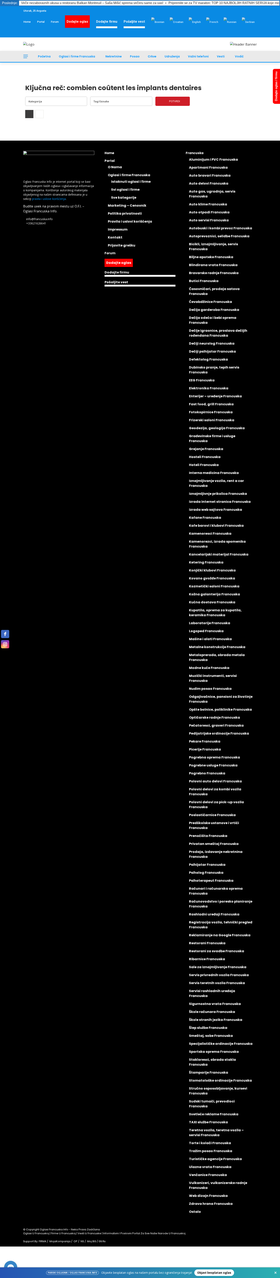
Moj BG (91, 1241)
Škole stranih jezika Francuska (215, 1019)
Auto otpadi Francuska (209, 212)
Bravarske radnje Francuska (214, 273)
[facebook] (5, 634)
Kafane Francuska (205, 517)
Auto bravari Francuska (210, 175)
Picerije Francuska (205, 749)
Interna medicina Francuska (214, 472)
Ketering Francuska (206, 562)
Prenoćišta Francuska (208, 835)
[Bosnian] (157, 21)
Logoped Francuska (206, 631)
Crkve (152, 56)
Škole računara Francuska (212, 1011)
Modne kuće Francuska (209, 667)
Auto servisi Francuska (209, 220)
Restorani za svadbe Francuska (216, 951)
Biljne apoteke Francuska (211, 257)
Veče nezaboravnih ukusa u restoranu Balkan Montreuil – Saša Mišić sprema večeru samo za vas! (92, 3)
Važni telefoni (198, 56)
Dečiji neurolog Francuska (211, 343)
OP (75, 1241)
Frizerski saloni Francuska (211, 420)
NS (82, 1241)
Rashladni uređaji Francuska (214, 914)
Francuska (195, 153)
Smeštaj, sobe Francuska (211, 1035)
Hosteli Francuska (205, 457)
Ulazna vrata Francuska (210, 1167)
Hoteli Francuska (204, 465)
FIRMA (42, 1241)
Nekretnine (113, 56)
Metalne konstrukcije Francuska (217, 647)
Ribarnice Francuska (207, 959)
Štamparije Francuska (208, 1072)
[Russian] (230, 21)
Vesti (221, 56)
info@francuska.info (39, 219)
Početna (44, 56)
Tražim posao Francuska (210, 1151)
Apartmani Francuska (208, 167)
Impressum (117, 229)
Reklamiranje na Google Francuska (219, 935)
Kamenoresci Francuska (210, 533)
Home (27, 21)
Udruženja (172, 56)
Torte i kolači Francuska (210, 1143)
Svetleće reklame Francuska (213, 1114)
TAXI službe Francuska (208, 1122)
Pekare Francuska (204, 741)
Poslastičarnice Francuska (212, 815)
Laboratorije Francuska (209, 623)
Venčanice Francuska (208, 1175)
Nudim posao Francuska (210, 688)
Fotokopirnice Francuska (211, 412)
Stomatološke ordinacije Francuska (220, 1080)
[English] (195, 21)
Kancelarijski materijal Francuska (218, 554)
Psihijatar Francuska (207, 864)
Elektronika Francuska (208, 388)
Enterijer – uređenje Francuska (215, 396)
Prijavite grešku (121, 245)
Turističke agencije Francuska (215, 1159)
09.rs (102, 1241)
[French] (212, 21)
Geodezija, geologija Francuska (217, 428)
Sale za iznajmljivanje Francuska (217, 967)
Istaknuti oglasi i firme (131, 181)
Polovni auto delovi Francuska (215, 781)
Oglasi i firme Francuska (77, 56)
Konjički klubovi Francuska (212, 570)
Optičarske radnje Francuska (214, 717)
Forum (55, 21)
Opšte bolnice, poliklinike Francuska (220, 709)
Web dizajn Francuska (208, 1195)
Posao (135, 56)
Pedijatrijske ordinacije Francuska (219, 733)
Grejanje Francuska (206, 449)
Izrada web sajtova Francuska (215, 509)
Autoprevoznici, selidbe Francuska (219, 236)
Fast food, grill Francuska (211, 404)
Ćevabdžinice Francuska (210, 301)
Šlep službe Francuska (208, 1027)
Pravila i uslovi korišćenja (130, 221)
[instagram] (5, 644)
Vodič (239, 56)
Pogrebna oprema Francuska (214, 757)
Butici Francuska (204, 281)
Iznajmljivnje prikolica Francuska (218, 493)
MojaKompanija (60, 1241)
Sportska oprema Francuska (214, 1051)
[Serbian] (248, 21)
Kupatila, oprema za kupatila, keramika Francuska (215, 612)
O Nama (115, 167)
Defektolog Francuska (208, 359)
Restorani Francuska (207, 943)
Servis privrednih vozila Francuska (219, 975)
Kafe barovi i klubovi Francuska (216, 525)
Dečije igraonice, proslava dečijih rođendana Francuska (218, 333)
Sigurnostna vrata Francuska (215, 1003)
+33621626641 (36, 223)
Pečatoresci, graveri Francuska (216, 725)
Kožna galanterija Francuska (214, 594)
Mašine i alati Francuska (210, 639)
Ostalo (195, 1211)
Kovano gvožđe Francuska (212, 578)
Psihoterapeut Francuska (211, 880)
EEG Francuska (202, 380)
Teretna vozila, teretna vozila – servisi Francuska (216, 1132)
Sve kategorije (123, 197)
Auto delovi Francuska (208, 183)
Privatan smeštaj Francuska (214, 843)
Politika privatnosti (125, 213)
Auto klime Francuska (208, 204)
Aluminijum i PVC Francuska (213, 159)
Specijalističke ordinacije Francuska (221, 1043)
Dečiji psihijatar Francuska (212, 351)
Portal (40, 21)
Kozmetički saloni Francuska (214, 586)
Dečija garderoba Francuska (214, 309)
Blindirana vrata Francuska (213, 265)
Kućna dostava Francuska (212, 602)
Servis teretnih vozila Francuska (217, 983)
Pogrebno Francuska (207, 773)
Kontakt (115, 237)
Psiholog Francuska (206, 872)
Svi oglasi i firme (125, 189)
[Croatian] (176, 21)
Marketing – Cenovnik (127, 205)
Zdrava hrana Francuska (211, 1203)
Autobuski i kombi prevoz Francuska (220, 228)
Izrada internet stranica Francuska (220, 501)
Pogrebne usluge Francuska (213, 765)
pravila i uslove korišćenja (49, 199)
